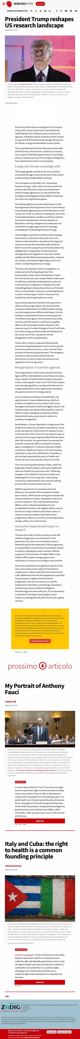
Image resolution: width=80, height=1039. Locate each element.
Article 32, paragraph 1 (25, 955)
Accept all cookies (64, 1032)
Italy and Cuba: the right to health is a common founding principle (36, 850)
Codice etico (14, 1011)
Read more (40, 821)
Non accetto (52, 1032)
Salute (17, 950)
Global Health (20, 782)
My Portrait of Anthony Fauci (34, 689)
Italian (25, 652)
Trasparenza (23, 1011)
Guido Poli (11, 701)
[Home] (21, 4)
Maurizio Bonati (14, 865)
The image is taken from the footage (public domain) (36, 770)
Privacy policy (5, 1011)
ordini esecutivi (26, 84)
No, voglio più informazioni (30, 1037)
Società (24, 950)
